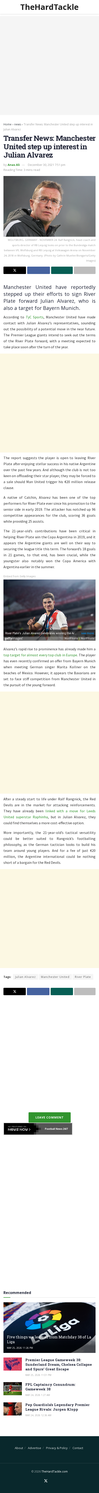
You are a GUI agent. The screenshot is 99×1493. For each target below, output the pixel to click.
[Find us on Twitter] (46, 1481)
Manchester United (55, 977)
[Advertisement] (49, 65)
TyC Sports (35, 317)
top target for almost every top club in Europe (40, 655)
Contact (78, 1448)
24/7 (65, 1128)
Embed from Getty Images (19, 576)
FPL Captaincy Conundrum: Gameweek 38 (50, 1386)
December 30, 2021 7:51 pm (46, 165)
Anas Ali (14, 165)
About (19, 1448)
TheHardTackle (49, 7)
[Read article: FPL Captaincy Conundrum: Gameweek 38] (12, 1388)
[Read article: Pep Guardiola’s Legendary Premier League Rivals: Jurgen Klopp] (12, 1408)
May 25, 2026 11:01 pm (38, 1375)
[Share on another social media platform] (85, 270)
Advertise (34, 1448)
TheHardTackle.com (54, 1471)
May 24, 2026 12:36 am (38, 1415)
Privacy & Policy (57, 1448)
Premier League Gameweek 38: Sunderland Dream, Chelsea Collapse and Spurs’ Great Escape (58, 1364)
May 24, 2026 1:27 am (37, 1395)
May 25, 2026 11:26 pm (20, 1347)
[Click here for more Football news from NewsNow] (22, 1129)
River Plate (83, 977)
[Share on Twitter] (14, 270)
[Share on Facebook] (38, 270)
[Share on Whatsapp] (62, 270)
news (17, 124)
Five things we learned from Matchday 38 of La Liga (49, 1339)
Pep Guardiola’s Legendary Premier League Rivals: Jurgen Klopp (57, 1407)
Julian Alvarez (25, 977)
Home (7, 124)
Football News (53, 1128)
